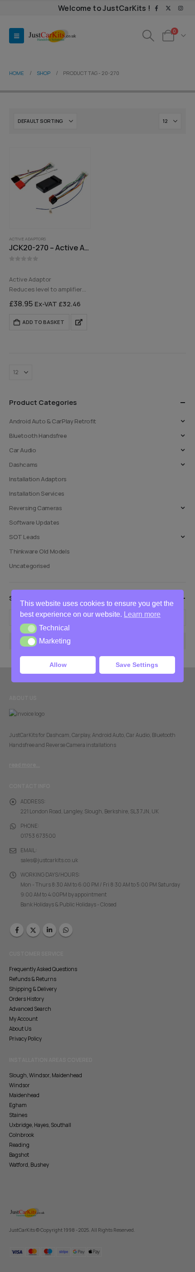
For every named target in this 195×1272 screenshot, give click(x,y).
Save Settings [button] (137, 664)
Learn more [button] (142, 614)
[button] (28, 629)
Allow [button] (58, 664)
